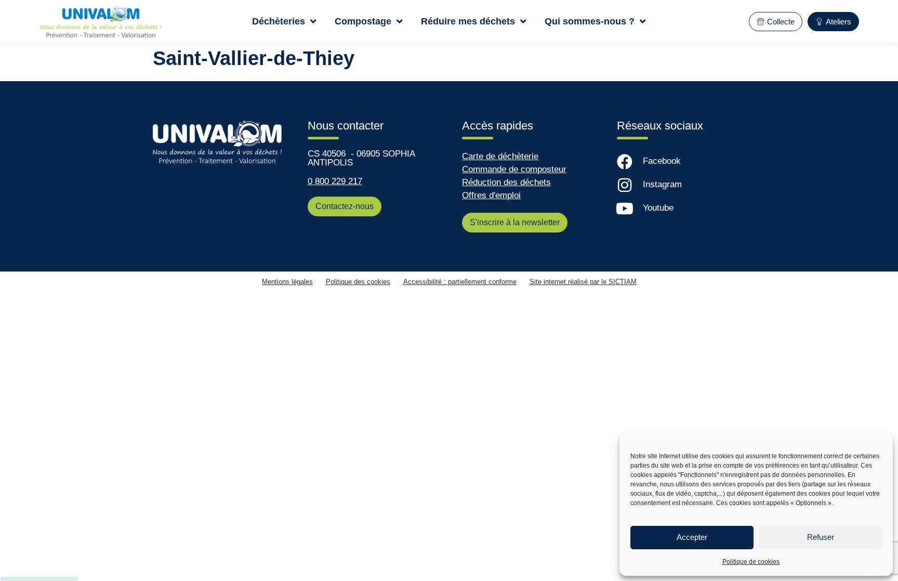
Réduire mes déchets (468, 21)
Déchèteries (278, 21)
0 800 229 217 (335, 181)
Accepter (692, 537)
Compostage (363, 21)
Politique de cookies (751, 561)
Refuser (820, 537)
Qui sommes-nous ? (590, 21)
